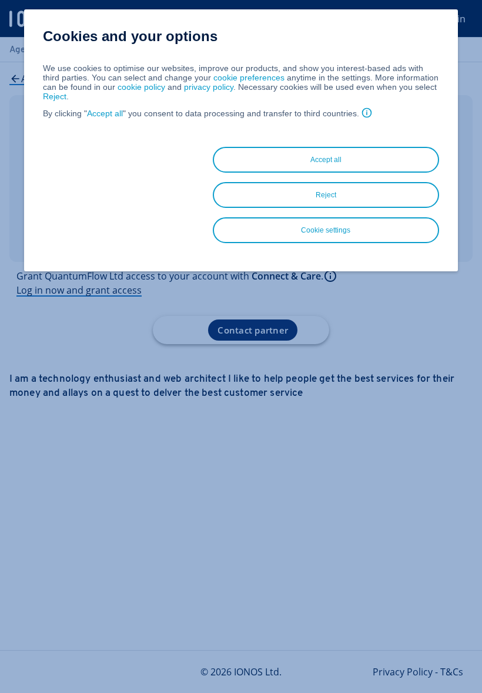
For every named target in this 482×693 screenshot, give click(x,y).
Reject (54, 96)
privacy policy (208, 87)
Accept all (105, 113)
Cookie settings (325, 230)
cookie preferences (248, 77)
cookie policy (141, 87)
